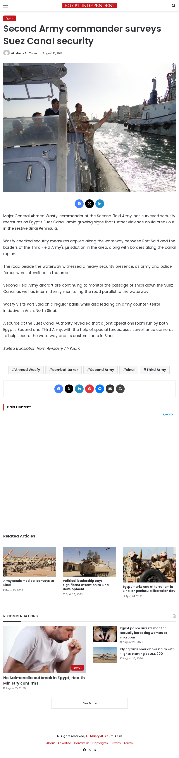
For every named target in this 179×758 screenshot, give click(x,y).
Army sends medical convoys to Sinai (28, 583)
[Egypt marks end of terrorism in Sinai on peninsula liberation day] (149, 564)
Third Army (156, 369)
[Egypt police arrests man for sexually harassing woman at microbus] (105, 634)
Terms (128, 743)
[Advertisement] (89, 475)
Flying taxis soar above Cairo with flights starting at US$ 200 (147, 651)
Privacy (116, 743)
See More (89, 703)
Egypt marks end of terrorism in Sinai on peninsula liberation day (149, 588)
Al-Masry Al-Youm (24, 53)
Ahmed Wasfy (27, 369)
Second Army (102, 369)
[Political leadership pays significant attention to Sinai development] (89, 562)
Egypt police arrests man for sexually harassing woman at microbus (143, 633)
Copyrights (100, 743)
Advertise (64, 743)
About (50, 743)
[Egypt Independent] (89, 5)
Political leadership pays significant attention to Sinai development (86, 585)
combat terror (65, 369)
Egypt (10, 18)
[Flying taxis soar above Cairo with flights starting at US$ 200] (105, 655)
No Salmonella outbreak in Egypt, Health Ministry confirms (44, 680)
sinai (130, 369)
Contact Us (82, 743)
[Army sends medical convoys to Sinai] (29, 562)
